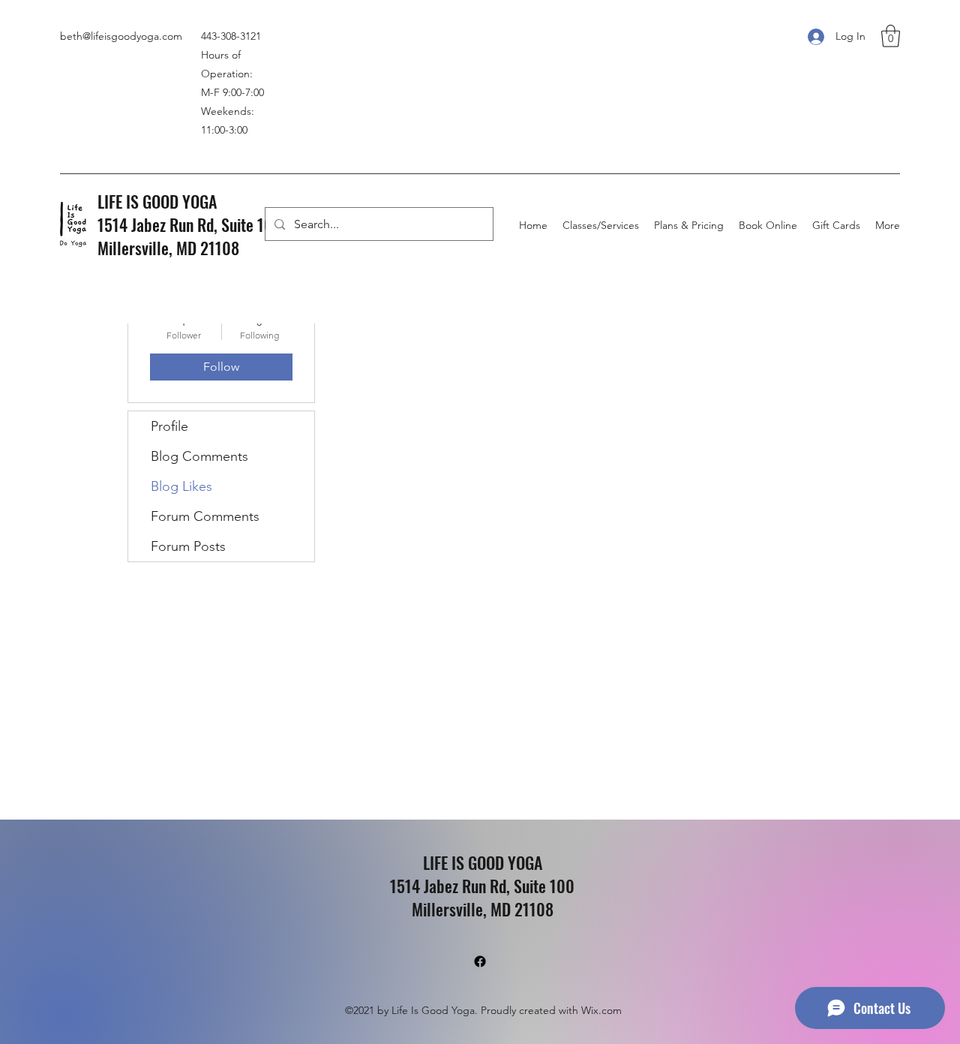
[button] (890, 36)
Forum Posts (188, 546)
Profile (169, 426)
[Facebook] (480, 961)
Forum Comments (205, 516)
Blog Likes (181, 486)
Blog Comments (199, 456)
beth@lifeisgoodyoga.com (121, 36)
